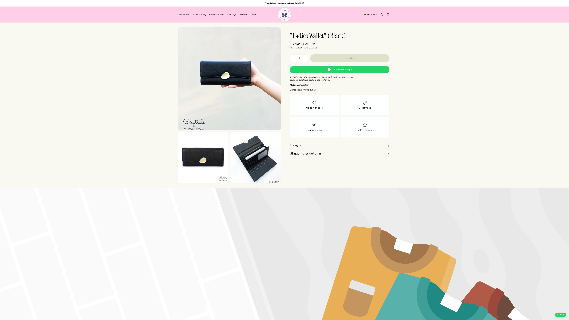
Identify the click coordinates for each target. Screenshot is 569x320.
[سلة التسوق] (388, 14)
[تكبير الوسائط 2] (203, 157)
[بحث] (381, 14)
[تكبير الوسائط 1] (229, 78)
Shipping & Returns (306, 153)
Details (295, 146)
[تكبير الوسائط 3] (255, 157)
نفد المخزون (350, 58)
